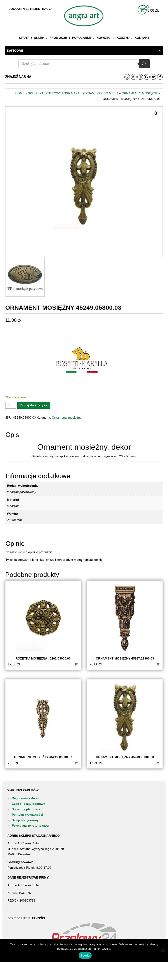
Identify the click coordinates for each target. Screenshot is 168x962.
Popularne (81, 37)
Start (24, 37)
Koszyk (123, 37)
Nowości (103, 37)
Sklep (39, 37)
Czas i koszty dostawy (28, 803)
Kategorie (15, 50)
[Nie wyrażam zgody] (162, 950)
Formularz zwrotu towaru (30, 825)
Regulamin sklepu (25, 798)
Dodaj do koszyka (33, 405)
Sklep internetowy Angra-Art (54, 93)
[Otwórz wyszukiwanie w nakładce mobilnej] (84, 63)
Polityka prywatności (27, 814)
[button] (156, 113)
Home (19, 93)
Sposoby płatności (26, 809)
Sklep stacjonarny (25, 820)
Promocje (58, 37)
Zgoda (85, 955)
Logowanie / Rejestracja (30, 9)
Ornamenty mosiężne (140, 93)
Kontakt (142, 37)
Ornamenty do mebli (100, 93)
